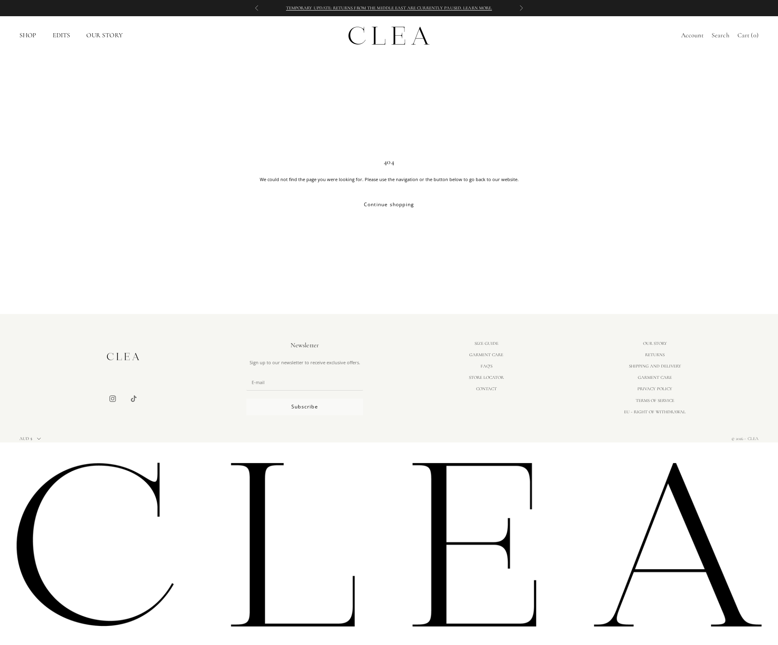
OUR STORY (104, 35)
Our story (655, 343)
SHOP (27, 35)
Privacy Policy (654, 388)
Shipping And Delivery (655, 366)
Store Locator (486, 377)
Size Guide (486, 343)
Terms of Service (655, 400)
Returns (655, 354)
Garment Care (486, 354)
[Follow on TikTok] (134, 399)
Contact (486, 388)
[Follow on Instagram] (113, 399)
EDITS (62, 35)
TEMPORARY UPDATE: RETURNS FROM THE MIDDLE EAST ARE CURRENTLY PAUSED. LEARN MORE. (389, 8)
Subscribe (304, 406)
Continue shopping (389, 204)
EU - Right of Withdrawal (655, 411)
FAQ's (486, 366)
